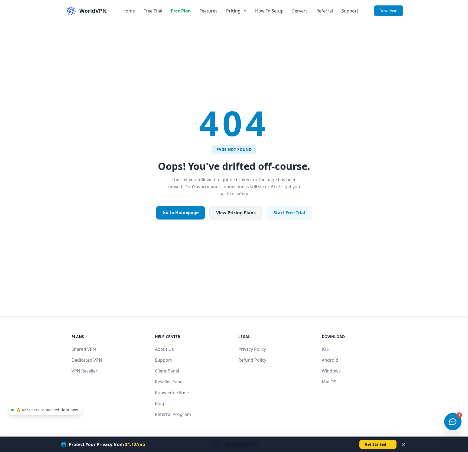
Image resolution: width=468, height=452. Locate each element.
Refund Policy (252, 360)
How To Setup (269, 11)
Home (128, 11)
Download (388, 10)
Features (208, 11)
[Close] (403, 444)
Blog (159, 403)
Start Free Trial (289, 213)
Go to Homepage (180, 212)
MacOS (329, 382)
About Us (164, 349)
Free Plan (181, 11)
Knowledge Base (172, 393)
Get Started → (378, 444)
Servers (300, 11)
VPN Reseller (85, 371)
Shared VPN (84, 349)
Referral (324, 11)
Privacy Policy (252, 349)
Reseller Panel (169, 382)
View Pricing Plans (236, 213)
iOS (325, 349)
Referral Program (173, 414)
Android (330, 360)
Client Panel (167, 371)
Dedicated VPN (87, 360)
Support (350, 11)
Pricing (233, 11)
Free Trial (153, 11)
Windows (331, 371)
